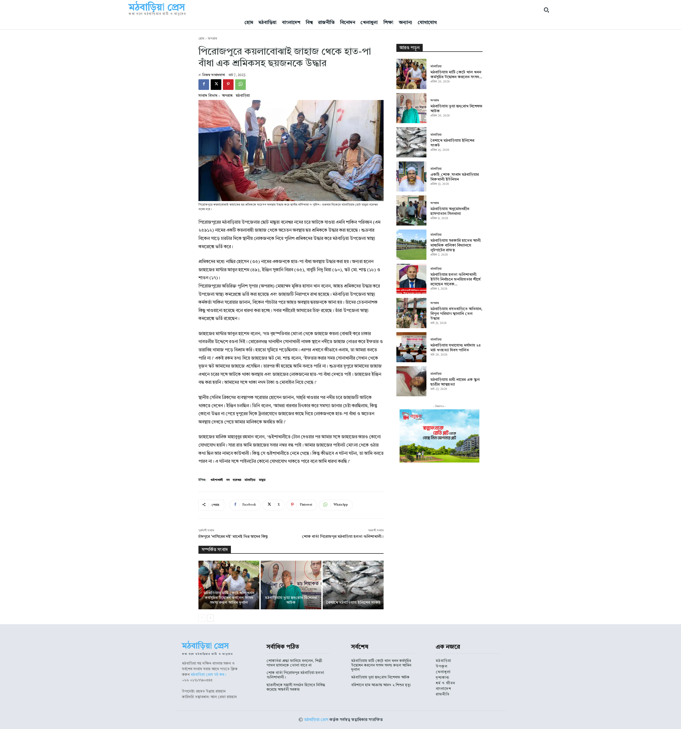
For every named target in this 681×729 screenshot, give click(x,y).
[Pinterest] (228, 84)
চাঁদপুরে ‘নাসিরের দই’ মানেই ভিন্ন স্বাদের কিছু (233, 537)
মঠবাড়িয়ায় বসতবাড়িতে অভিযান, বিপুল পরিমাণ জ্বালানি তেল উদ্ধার (456, 314)
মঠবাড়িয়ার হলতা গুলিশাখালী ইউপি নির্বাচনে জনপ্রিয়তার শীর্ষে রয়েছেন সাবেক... (455, 279)
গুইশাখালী (216, 480)
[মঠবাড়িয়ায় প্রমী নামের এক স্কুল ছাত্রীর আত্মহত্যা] (411, 381)
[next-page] (210, 618)
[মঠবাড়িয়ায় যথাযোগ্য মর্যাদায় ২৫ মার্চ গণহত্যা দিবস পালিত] (411, 347)
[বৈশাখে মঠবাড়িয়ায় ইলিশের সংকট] (353, 585)
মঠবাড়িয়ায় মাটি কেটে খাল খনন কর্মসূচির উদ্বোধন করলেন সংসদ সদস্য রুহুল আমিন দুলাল (229, 598)
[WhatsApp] (240, 84)
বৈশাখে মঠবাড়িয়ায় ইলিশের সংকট (353, 603)
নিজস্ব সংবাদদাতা (213, 75)
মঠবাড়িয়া (243, 96)
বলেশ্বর (237, 480)
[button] (546, 10)
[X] (216, 84)
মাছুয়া (262, 480)
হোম (201, 38)
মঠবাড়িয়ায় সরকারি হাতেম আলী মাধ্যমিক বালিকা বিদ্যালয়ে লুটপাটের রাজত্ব (455, 245)
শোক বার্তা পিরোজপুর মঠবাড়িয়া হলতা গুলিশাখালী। (343, 537)
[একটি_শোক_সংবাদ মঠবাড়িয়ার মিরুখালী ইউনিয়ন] (411, 176)
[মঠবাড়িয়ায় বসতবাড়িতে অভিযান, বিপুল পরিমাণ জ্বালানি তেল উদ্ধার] (411, 313)
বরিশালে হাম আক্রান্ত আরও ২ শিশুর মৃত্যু (381, 685)
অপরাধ (212, 38)
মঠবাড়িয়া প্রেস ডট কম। (208, 675)
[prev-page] (201, 618)
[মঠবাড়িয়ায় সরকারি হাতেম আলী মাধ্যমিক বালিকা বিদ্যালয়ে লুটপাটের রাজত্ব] (411, 245)
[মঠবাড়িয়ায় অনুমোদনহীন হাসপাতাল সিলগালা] (411, 210)
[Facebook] (203, 84)
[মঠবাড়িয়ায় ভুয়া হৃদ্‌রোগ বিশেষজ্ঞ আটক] (291, 585)
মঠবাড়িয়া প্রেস (316, 720)
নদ (228, 480)
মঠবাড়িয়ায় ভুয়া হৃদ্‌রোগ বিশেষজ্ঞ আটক (380, 677)
